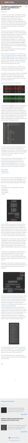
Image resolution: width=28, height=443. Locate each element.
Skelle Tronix (9, 2)
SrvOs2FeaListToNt (13, 164)
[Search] (26, 3)
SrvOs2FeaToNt (14, 297)
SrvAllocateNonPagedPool (7, 307)
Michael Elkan (17, 440)
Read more (24, 414)
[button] (26, 7)
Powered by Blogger (14, 437)
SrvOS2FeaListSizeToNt (11, 55)
